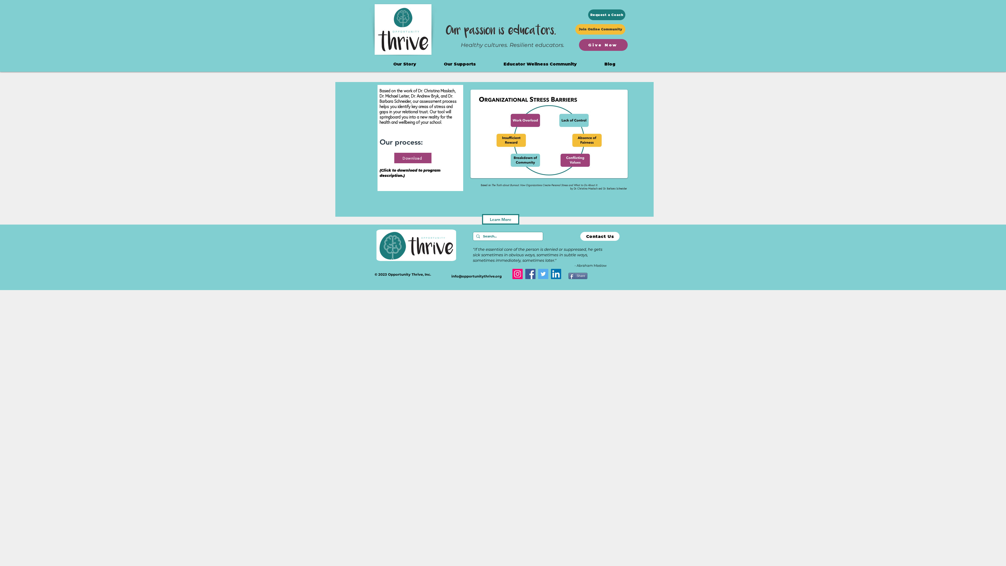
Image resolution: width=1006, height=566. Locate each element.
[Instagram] (517, 274)
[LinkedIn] (556, 274)
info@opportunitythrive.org (476, 276)
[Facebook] (530, 274)
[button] (540, 64)
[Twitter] (543, 274)
